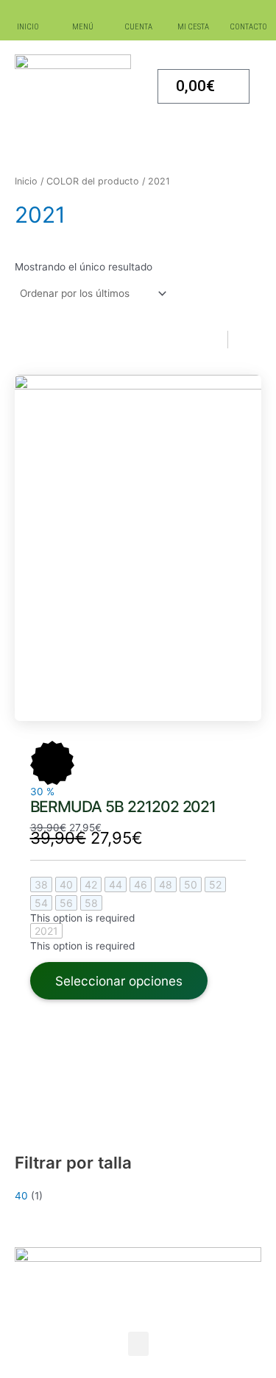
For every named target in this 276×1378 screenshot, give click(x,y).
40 (21, 1196)
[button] (138, 1344)
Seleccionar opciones (119, 980)
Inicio (26, 181)
